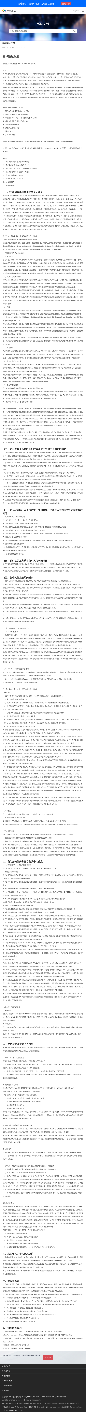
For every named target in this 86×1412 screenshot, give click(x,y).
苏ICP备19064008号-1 (34, 1400)
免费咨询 (48, 1357)
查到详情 (66, 4)
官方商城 (76, 11)
